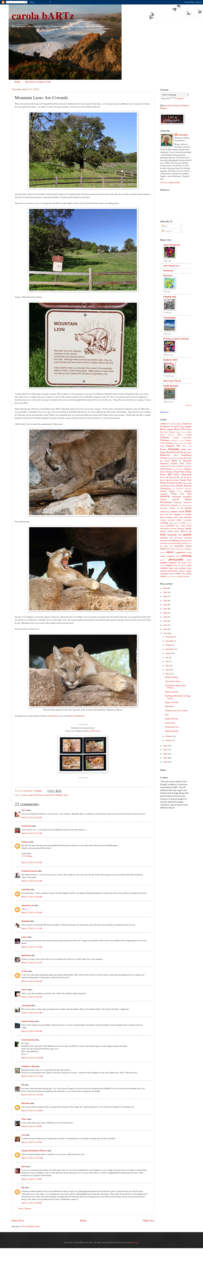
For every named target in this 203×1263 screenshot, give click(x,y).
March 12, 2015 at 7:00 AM (31, 896)
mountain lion (49, 795)
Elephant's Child (28, 1066)
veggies (188, 570)
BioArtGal (167, 275)
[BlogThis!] (51, 791)
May (167, 665)
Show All (188, 405)
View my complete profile (170, 182)
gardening (164, 537)
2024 (165, 596)
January (169, 740)
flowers (184, 531)
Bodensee (171, 435)
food (163, 534)
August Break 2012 (176, 429)
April (168, 669)
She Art (180, 477)
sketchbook (182, 565)
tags (176, 568)
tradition (163, 570)
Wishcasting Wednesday (182, 502)
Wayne (24, 1119)
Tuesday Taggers (167, 491)
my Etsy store (94, 730)
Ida (22, 1084)
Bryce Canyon (184, 434)
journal (170, 543)
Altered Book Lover (171, 265)
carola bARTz (43, 15)
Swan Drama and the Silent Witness (175, 686)
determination (165, 528)
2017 (165, 625)
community (187, 520)
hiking (175, 540)
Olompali (59, 795)
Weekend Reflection (169, 499)
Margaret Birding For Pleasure (34, 1150)
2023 (165, 600)
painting (186, 555)
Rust (167, 714)
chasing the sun (27, 905)
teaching (182, 568)
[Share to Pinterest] (60, 791)
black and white (166, 514)
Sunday (185, 483)
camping (168, 517)
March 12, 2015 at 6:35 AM (31, 862)
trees (175, 570)
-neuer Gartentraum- (172, 244)
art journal (186, 507)
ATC (168, 424)
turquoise (181, 571)
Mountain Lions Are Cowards (176, 710)
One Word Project (178, 469)
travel (170, 570)
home (181, 540)
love (171, 546)
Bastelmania (168, 270)
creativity (170, 525)
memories (179, 545)
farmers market (166, 531)
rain (178, 562)
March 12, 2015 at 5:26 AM (31, 817)
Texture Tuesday (183, 485)
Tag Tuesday (165, 485)
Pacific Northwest (167, 471)
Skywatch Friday (172, 480)
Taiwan (173, 486)
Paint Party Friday (183, 471)
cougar (30, 795)
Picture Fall (164, 477)
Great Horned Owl (174, 452)
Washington (176, 496)
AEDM (163, 423)
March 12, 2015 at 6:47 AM (31, 880)
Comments (168, 231)
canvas (175, 517)
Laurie (24, 937)
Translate (180, 98)
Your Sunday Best (185, 505)
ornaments (171, 556)
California (164, 437)
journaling (177, 543)
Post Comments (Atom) (31, 1226)
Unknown (25, 841)
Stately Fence (170, 722)
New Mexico (172, 466)
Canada (176, 437)
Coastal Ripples (169, 317)
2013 (165, 749)
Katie (185, 458)
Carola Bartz (183, 134)
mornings (188, 549)
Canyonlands (186, 437)
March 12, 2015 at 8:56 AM (31, 1031)
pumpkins (172, 562)
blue (183, 514)
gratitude (188, 537)
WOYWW (165, 496)
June (167, 661)
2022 (165, 604)
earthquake (181, 528)
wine (183, 573)
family (188, 528)
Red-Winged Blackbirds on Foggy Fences (178, 696)
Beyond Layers (181, 432)
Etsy (179, 445)
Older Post (148, 1220)
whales (171, 573)
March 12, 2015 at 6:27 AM (31, 833)
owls (178, 556)
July (167, 657)
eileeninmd (26, 1005)
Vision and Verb (181, 493)
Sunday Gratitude (171, 677)
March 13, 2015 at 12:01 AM (32, 1157)
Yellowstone (165, 505)
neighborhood (181, 552)
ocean (189, 552)
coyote (183, 522)
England (170, 445)
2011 (165, 757)
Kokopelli (25, 921)
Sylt (190, 483)
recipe (184, 562)
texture (188, 568)
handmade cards (165, 540)
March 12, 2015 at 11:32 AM (32, 1094)
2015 (165, 633)
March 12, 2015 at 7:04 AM (31, 912)
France (163, 449)
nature (170, 552)
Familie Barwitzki (170, 385)
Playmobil (172, 477)
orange (162, 556)
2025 (165, 592)
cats (181, 516)
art (178, 508)
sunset (171, 568)
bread (162, 517)
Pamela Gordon (27, 1021)
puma (66, 795)
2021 (165, 608)
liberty (189, 543)
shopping (169, 565)
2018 (165, 621)
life (161, 546)
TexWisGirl (26, 826)
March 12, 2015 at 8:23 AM (31, 1012)
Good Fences (53, 715)
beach (181, 511)
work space (173, 576)
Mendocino (164, 463)
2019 (165, 617)
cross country (181, 526)
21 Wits (24, 971)
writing (179, 576)
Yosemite (174, 505)
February (169, 736)
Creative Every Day (180, 443)
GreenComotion (27, 1039)
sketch (175, 565)
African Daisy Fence (173, 681)
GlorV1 (24, 989)
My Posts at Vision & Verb (38, 81)
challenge (187, 517)
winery (188, 573)
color (179, 519)
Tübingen (187, 491)
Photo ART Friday (170, 474)
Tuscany (179, 491)
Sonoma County (174, 482)
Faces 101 (187, 446)
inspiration (164, 543)
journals (184, 543)
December (170, 636)
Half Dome (187, 452)
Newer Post (18, 1220)
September (170, 649)
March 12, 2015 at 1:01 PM (31, 1126)
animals (172, 508)
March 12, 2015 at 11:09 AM (32, 1057)
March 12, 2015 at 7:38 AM (31, 962)
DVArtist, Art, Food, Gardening (176, 338)
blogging (177, 514)
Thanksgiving (165, 488)
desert (189, 525)
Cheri (23, 810)
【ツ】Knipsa (27, 856)
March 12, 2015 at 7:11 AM (31, 928)
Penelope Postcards (29, 870)
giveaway (178, 537)
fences (176, 531)
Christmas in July (177, 440)
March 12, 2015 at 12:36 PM (32, 1110)
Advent (172, 424)
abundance (164, 508)
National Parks (177, 463)
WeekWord (187, 496)
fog (190, 531)
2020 (165, 612)
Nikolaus (180, 466)
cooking (164, 522)
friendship (172, 534)
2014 (165, 745)
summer (164, 567)
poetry (189, 560)
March (168, 673)
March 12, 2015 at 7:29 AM (31, 946)
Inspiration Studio (173, 458)
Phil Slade (25, 1103)
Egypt (162, 446)
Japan (181, 458)
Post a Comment (24, 1208)
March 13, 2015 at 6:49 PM (31, 1202)
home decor (187, 540)
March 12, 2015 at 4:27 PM (31, 1142)
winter (163, 576)
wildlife (178, 573)
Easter (189, 443)
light (165, 546)
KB (22, 1187)
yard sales (185, 576)
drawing (173, 528)
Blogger (136, 1242)
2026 (165, 588)
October (169, 469)
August (168, 653)
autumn (173, 511)
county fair (177, 523)
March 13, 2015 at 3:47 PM (31, 1179)
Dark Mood (169, 706)
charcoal (163, 520)
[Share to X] (54, 791)
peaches (162, 560)
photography (176, 559)
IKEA (176, 455)
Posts (166, 226)
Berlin (189, 429)
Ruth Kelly (25, 955)
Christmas (164, 440)
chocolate (171, 520)
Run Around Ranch (76, 715)
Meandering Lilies (172, 726)
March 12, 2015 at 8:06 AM (31, 996)
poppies (163, 562)
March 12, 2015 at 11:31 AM (32, 1076)
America (179, 424)
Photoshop (186, 474)
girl (171, 537)
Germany (173, 449)
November (187, 466)
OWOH (162, 469)
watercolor (164, 573)
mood (172, 549)
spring (189, 565)
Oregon (187, 468)
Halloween (165, 454)
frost (180, 534)
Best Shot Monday (167, 432)
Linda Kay (25, 889)
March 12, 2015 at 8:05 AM (31, 981)
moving (162, 552)
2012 (165, 753)
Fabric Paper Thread (172, 380)
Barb (23, 1166)
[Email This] (48, 791)
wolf (168, 576)
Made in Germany (182, 460)
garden (187, 534)
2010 (165, 762)
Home (17, 81)
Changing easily (169, 296)
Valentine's (164, 494)
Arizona (24, 795)
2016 (165, 629)
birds (188, 511)
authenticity (164, 511)
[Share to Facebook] (57, 791)
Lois (23, 1134)
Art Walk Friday (177, 426)
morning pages (179, 549)
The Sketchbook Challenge (181, 488)
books (188, 514)
